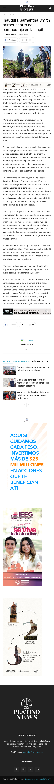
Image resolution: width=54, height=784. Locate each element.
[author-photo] (27, 340)
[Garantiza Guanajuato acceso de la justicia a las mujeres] (9, 370)
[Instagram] (27, 349)
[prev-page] (24, 405)
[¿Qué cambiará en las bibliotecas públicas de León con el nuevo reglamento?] (9, 395)
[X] (30, 769)
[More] (33, 40)
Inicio (5, 14)
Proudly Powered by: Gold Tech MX (38, 779)
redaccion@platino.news (33, 752)
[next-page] (28, 405)
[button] (4, 8)
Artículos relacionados (16, 361)
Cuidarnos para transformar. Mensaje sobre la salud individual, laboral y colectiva (33, 382)
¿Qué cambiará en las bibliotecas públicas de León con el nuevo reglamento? (33, 395)
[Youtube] (37, 769)
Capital (11, 14)
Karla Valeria (11, 34)
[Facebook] (16, 769)
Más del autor (40, 361)
